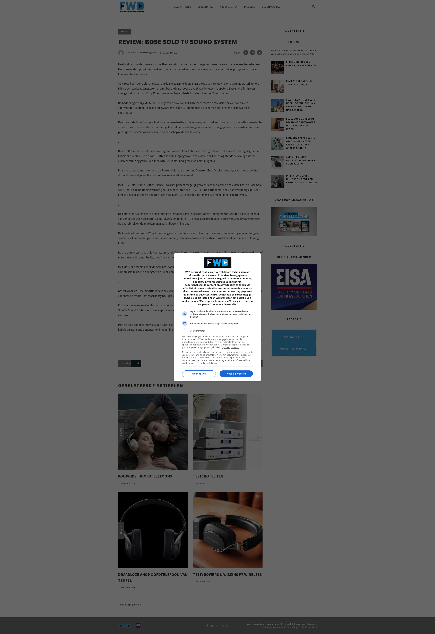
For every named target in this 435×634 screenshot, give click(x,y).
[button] (217, 330)
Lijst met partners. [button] (230, 347)
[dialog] (217, 317)
